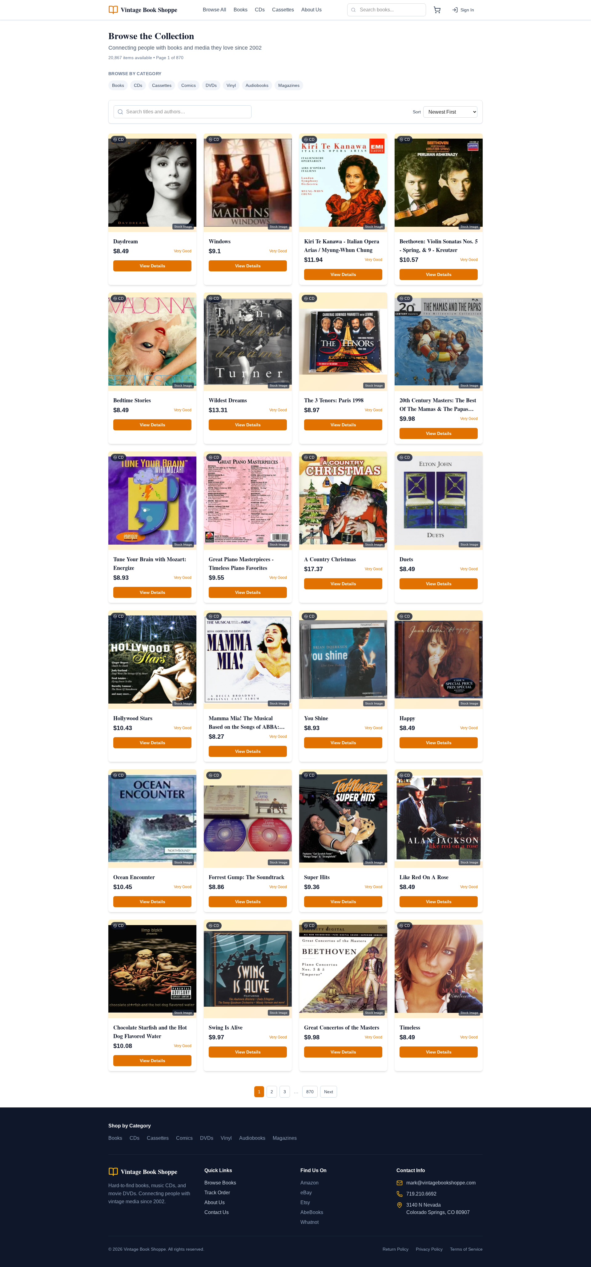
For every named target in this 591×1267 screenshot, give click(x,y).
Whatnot (309, 1222)
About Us (311, 9)
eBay (306, 1192)
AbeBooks (311, 1212)
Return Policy (395, 1249)
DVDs (211, 85)
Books (240, 9)
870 (310, 1091)
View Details (152, 265)
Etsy (305, 1202)
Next (328, 1091)
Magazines (289, 85)
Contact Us (216, 1212)
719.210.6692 (421, 1193)
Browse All (214, 9)
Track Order (217, 1192)
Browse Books (220, 1182)
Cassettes (283, 9)
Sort (417, 111)
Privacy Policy (429, 1249)
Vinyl (231, 85)
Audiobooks (257, 85)
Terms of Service (466, 1249)
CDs (260, 9)
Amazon (309, 1182)
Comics (188, 85)
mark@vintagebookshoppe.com (441, 1182)
